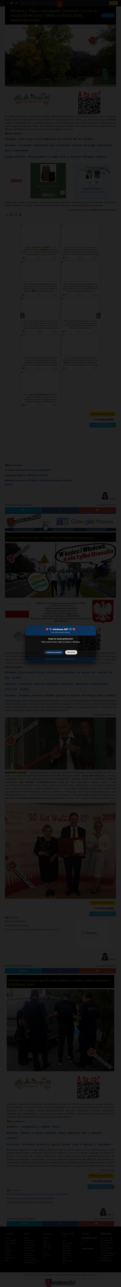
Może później (71, 652)
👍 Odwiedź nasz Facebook (53, 652)
